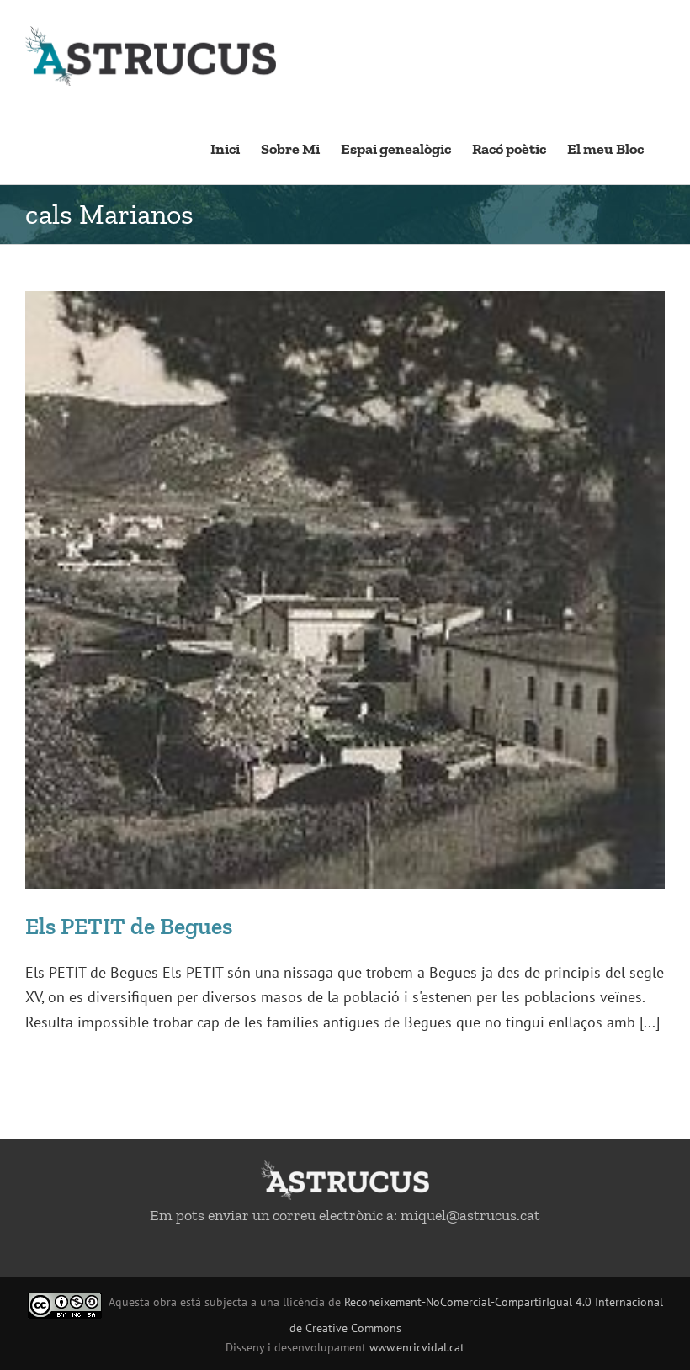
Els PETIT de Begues (128, 926)
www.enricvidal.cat (416, 1347)
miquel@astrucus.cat (470, 1215)
